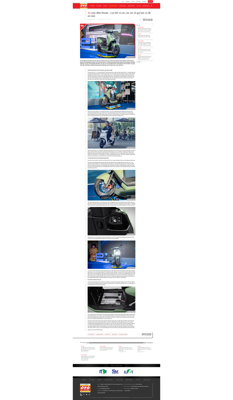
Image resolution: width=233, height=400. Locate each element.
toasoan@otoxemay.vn (105, 388)
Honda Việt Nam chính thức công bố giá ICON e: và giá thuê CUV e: (144, 349)
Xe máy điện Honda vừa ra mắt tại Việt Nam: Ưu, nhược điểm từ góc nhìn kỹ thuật (88, 349)
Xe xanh (98, 5)
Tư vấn (139, 5)
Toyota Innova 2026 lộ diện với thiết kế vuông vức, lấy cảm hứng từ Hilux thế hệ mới (144, 58)
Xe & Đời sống (113, 5)
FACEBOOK (128, 1)
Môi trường (131, 5)
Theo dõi (150, 1)
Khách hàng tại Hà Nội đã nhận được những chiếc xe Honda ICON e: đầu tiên (88, 358)
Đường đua (146, 5)
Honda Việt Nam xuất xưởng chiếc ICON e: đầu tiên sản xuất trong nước (126, 349)
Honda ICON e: (114, 334)
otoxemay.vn (150, 342)
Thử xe (105, 5)
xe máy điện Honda (99, 334)
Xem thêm (139, 61)
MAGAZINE (144, 1)
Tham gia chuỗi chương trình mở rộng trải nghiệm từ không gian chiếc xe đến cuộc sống (144, 44)
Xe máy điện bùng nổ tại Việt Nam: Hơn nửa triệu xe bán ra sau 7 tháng (144, 51)
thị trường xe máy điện (123, 334)
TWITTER (132, 1)
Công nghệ (122, 5)
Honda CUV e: (107, 334)
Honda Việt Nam (91, 334)
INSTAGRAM (138, 1)
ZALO (123, 1)
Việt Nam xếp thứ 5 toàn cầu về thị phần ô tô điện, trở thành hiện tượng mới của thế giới (144, 30)
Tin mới (92, 5)
